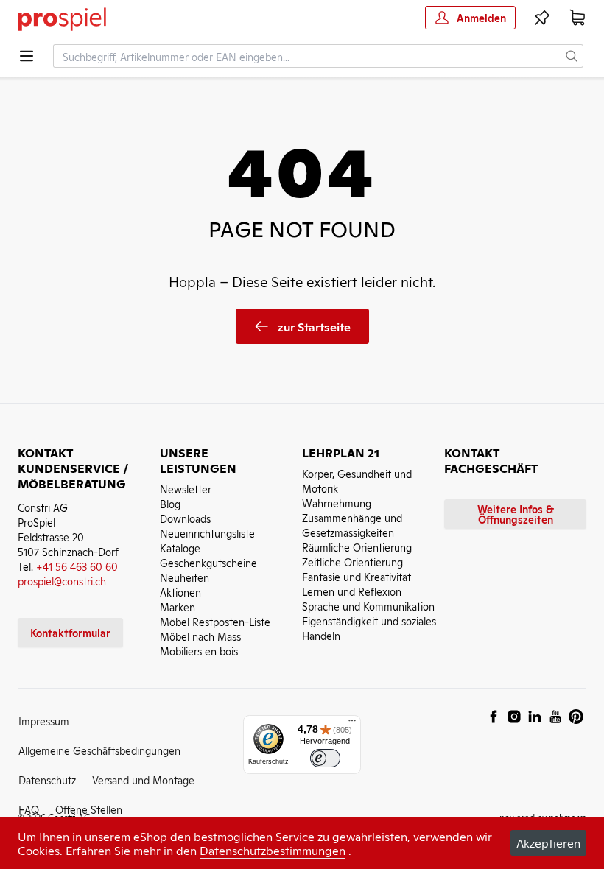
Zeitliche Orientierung (352, 562)
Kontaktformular (70, 632)
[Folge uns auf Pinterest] (576, 716)
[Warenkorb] (577, 17)
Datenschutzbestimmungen (272, 850)
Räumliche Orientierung (357, 547)
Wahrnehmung (336, 503)
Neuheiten (184, 577)
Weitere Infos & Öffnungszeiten (515, 514)
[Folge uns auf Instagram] (514, 716)
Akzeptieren (548, 842)
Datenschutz (47, 780)
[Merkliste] (542, 17)
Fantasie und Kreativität (356, 576)
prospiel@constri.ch (62, 581)
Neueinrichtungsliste (207, 533)
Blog (170, 503)
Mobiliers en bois (199, 651)
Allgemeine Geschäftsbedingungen (99, 750)
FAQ (28, 809)
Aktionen (180, 592)
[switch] (325, 758)
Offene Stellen (88, 809)
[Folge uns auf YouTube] (555, 716)
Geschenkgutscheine (208, 562)
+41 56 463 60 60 (77, 566)
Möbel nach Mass (200, 636)
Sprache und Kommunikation (368, 606)
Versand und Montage (143, 780)
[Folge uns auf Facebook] (493, 716)
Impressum (43, 721)
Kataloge (180, 548)
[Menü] (352, 724)
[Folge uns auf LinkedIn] (534, 716)
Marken (177, 606)
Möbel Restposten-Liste (215, 621)
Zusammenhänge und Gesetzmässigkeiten (352, 524)
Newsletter (185, 489)
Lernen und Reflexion (351, 591)
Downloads (185, 518)
